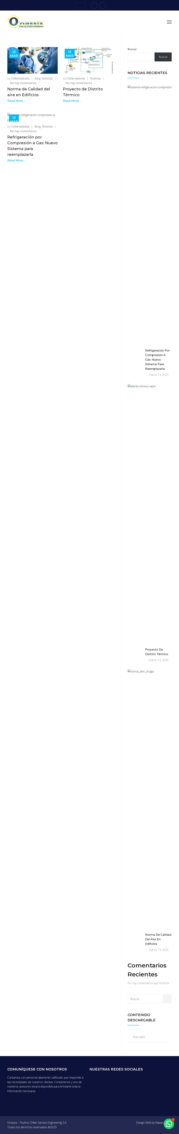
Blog (38, 78)
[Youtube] (102, 5)
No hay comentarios (23, 83)
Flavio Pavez (163, 1122)
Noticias (47, 78)
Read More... (16, 100)
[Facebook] (94, 5)
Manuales (139, 1037)
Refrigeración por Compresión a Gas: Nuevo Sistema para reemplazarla (157, 359)
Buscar (132, 49)
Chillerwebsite (20, 78)
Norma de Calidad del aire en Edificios (158, 939)
